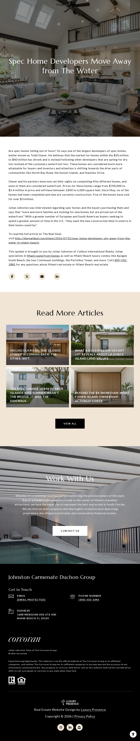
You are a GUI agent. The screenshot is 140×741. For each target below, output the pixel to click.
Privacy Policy (84, 716)
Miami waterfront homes (43, 255)
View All (70, 423)
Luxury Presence (93, 709)
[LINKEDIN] (70, 727)
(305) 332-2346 (89, 599)
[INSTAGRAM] (60, 727)
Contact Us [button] (70, 530)
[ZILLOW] (79, 727)
